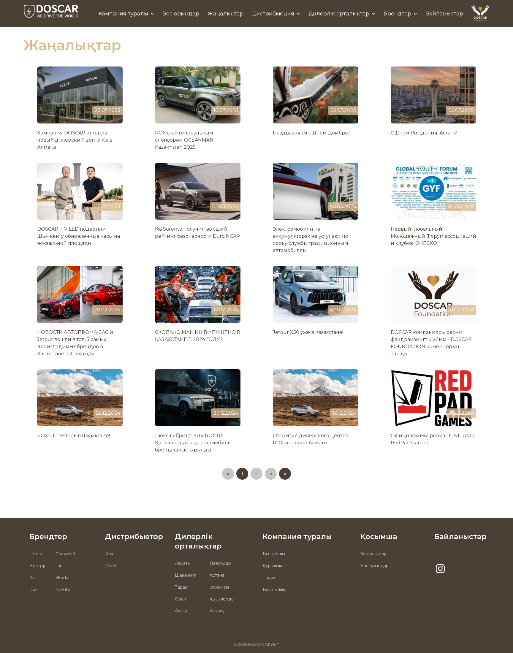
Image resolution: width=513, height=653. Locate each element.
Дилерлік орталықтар (338, 13)
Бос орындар (180, 13)
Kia (32, 577)
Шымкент (185, 575)
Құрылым (272, 565)
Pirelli (110, 565)
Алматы (183, 563)
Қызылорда (222, 599)
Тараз (181, 587)
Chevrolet (66, 554)
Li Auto (63, 589)
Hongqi (37, 565)
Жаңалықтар (225, 13)
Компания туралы (123, 13)
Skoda (62, 577)
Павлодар (220, 563)
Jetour (36, 554)
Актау (181, 611)
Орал (180, 599)
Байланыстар (444, 13)
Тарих (269, 577)
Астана (217, 575)
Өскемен (219, 587)
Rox (33, 589)
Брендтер (397, 13)
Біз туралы (274, 554)
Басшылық (274, 589)
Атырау (217, 611)
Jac (59, 565)
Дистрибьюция (273, 13)
